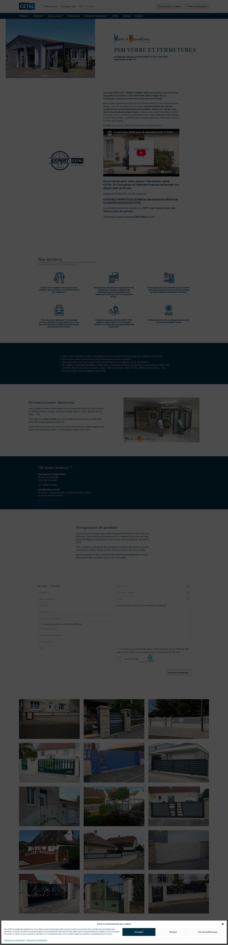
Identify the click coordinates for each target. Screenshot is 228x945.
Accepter (138, 932)
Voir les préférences (207, 932)
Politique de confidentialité (14, 940)
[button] (222, 924)
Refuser (173, 932)
